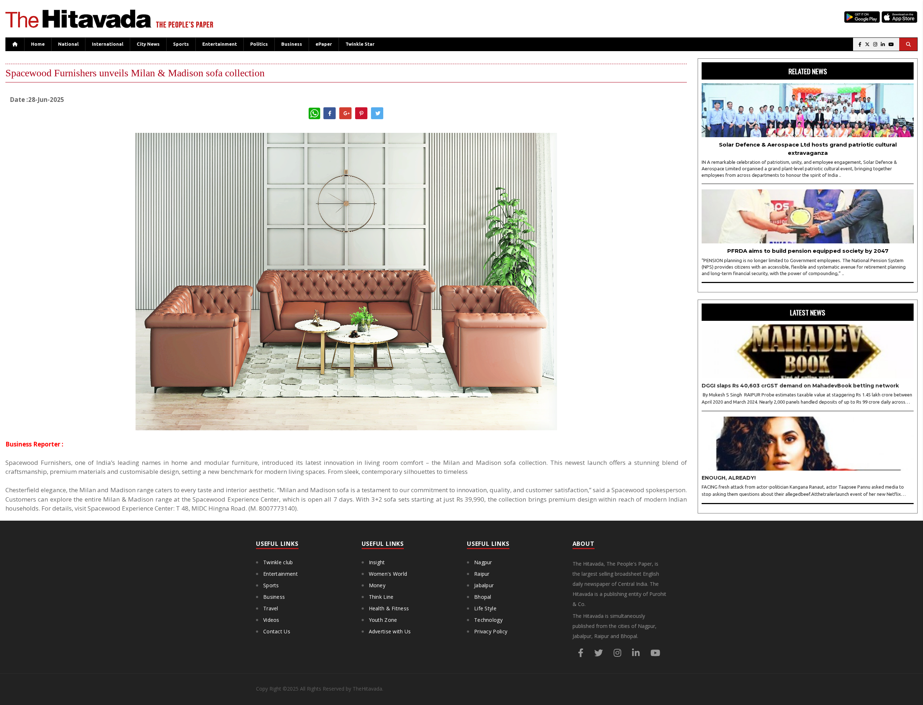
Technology (488, 619)
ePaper (323, 43)
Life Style (485, 608)
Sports (181, 43)
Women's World (388, 573)
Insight (377, 562)
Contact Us (276, 631)
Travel (270, 608)
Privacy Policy (490, 631)
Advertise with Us (390, 631)
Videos (271, 619)
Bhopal (482, 596)
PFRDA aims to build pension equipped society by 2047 (807, 250)
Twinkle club (278, 562)
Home (38, 43)
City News (148, 43)
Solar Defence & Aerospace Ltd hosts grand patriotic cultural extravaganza (808, 148)
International (107, 43)
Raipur (482, 573)
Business (291, 43)
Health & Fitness (389, 608)
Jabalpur (484, 585)
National (68, 43)
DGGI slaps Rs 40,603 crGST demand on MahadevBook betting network (800, 385)
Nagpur (483, 562)
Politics (259, 43)
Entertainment (219, 43)
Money (377, 585)
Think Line (381, 596)
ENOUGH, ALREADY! (729, 478)
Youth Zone (383, 619)
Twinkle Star (360, 43)
